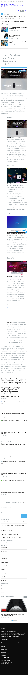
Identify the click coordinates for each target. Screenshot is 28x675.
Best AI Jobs (4, 650)
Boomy (9, 137)
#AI (2, 16)
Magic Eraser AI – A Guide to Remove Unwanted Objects (13, 521)
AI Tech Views (7, 4)
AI (1, 585)
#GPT (18, 18)
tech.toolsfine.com (7, 64)
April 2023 (3, 580)
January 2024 (4, 547)
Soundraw (10, 184)
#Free (6, 18)
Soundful (9, 276)
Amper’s (9, 322)
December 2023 (4, 551)
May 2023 (3, 576)
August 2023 (4, 565)
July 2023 (3, 569)
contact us (17, 642)
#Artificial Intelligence (9, 16)
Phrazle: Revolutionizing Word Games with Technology (13, 525)
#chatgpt (16, 16)
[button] (24, 597)
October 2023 (4, 558)
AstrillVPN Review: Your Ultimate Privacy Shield (11, 537)
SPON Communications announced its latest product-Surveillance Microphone (18, 35)
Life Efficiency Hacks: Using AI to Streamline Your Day (14, 492)
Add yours (22, 502)
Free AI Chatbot (4, 655)
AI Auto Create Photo (5, 653)
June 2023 (3, 573)
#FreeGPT (14, 18)
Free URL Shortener (5, 660)
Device (2, 592)
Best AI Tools (4, 649)
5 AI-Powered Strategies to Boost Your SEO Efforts (13, 456)
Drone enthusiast (4, 663)
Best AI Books (4, 652)
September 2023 (5, 562)
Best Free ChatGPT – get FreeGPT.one (10, 396)
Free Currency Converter (6, 662)
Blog (2, 588)
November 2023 (4, 555)
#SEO (9, 18)
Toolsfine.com (14, 631)
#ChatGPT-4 (22, 16)
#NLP (2, 18)
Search (3, 513)
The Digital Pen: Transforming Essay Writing (10, 534)
